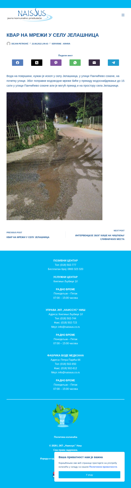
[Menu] (123, 15)
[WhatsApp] (75, 62)
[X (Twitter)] (36, 62)
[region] (89, 467)
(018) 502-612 (69, 368)
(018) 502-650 (68, 364)
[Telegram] (113, 62)
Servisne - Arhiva (61, 44)
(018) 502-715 (69, 322)
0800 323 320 (75, 269)
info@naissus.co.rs (69, 327)
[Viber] (56, 62)
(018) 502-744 (68, 318)
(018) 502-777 (68, 265)
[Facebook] (17, 62)
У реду (89, 474)
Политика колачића (65, 437)
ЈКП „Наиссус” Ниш (70, 445)
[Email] (94, 62)
